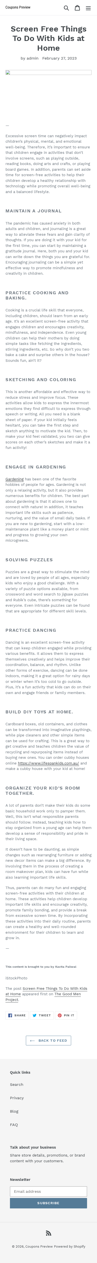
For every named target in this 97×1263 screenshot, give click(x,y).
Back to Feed (52, 1040)
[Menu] (88, 7)
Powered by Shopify (69, 1246)
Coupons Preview (39, 1246)
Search (16, 1084)
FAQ (14, 1124)
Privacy (17, 1098)
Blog (14, 1111)
